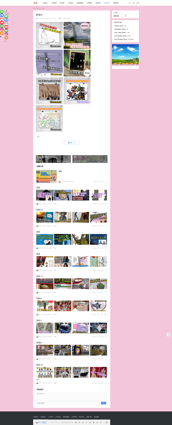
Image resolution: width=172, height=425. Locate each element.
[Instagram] (2, 29)
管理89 (39, 342)
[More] (2, 33)
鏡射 (60, 171)
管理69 (39, 298)
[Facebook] (2, 15)
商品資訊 (54, 3)
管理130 (39, 365)
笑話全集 (98, 3)
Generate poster (68, 422)
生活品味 (70, 3)
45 (106, 314)
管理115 (39, 276)
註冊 (137, 3)
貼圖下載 (106, 3)
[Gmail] (2, 19)
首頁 (34, 8)
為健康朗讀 (80, 3)
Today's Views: (119, 26)
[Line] (2, 12)
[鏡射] (46, 176)
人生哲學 (61, 3)
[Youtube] (2, 22)
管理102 (39, 210)
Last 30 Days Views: (120, 36)
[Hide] (0, 36)
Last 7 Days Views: (120, 32)
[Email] (2, 26)
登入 (133, 3)
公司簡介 (45, 3)
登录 (38, 403)
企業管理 (89, 3)
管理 (59, 18)
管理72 (39, 320)
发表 (103, 403)
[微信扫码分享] (75, 422)
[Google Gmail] (6, 23)
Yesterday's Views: (120, 29)
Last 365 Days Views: (121, 39)
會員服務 (115, 3)
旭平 (37, 18)
